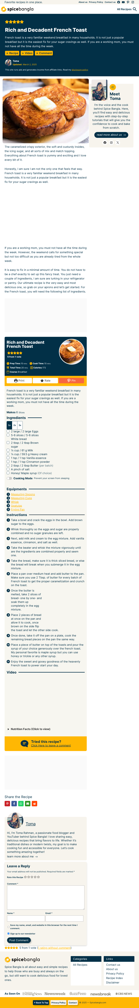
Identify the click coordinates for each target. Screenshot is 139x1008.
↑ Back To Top (41, 1002)
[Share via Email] (27, 803)
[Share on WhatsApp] (21, 803)
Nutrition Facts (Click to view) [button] (30, 729)
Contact (73, 1002)
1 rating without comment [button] (54, 947)
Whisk (15, 502)
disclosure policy (80, 69)
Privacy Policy (58, 1002)
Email (48, 913)
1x (9, 425)
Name (10, 913)
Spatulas (16, 505)
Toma (30, 823)
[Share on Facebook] (14, 803)
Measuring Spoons (23, 494)
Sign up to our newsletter (22, 933)
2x (14, 425)
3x (20, 425)
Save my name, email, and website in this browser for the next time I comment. (44, 927)
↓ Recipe (12, 53)
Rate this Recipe (15, 877)
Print (21, 380)
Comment (12, 883)
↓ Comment (44, 53)
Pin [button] (73, 380)
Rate (47, 380)
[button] (7, 22)
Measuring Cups (21, 498)
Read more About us (109, 134)
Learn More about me (20, 856)
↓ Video (27, 53)
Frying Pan (18, 509)
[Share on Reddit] (34, 803)
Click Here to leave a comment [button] (51, 745)
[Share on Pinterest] (7, 803)
